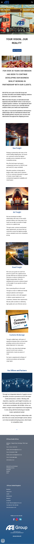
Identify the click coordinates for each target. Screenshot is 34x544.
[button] (2, 2)
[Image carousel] (17, 62)
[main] (17, 40)
